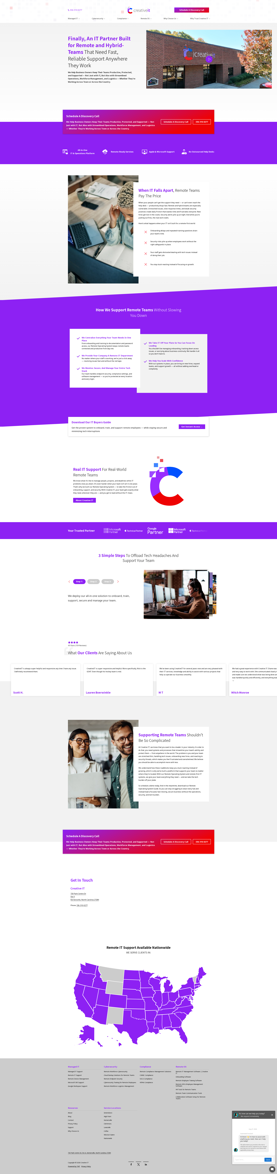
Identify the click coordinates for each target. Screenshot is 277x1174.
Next (118, 581)
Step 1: (79, 581)
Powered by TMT (74, 1166)
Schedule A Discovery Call (191, 10)
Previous (69, 581)
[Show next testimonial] (206, 652)
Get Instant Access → (192, 426)
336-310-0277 (76, 10)
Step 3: (107, 581)
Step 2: (93, 581)
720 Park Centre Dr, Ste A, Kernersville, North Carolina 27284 (89, 1153)
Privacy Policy (86, 1166)
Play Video (209, 59)
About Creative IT (84, 500)
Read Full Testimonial (233, 680)
